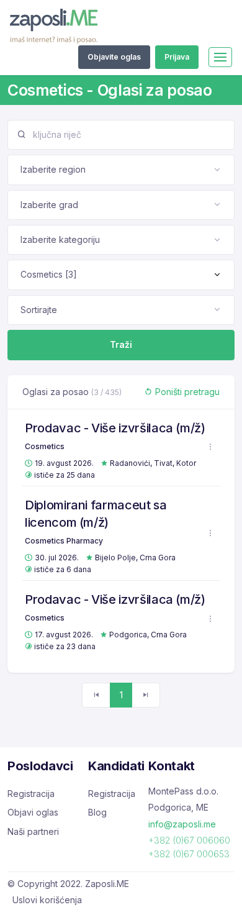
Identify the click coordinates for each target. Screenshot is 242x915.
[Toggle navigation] (220, 57)
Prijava (176, 56)
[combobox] (121, 169)
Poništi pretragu (186, 391)
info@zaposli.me (182, 824)
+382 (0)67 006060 (189, 840)
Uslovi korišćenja (47, 900)
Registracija (31, 793)
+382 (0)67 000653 (189, 854)
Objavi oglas (32, 812)
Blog (97, 812)
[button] (210, 447)
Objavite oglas (114, 56)
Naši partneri (33, 831)
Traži (121, 344)
